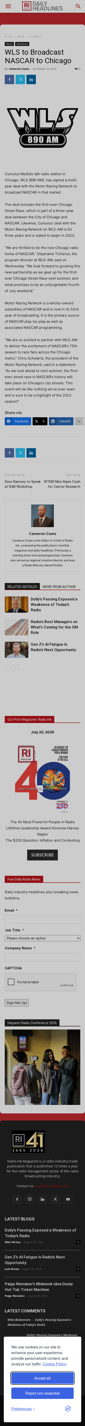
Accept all (42, 1378)
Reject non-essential (42, 1393)
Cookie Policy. (55, 1364)
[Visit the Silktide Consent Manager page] (68, 1408)
